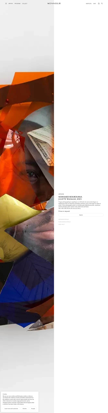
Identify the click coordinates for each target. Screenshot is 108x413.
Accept (33, 408)
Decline (25, 408)
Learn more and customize (11, 408)
